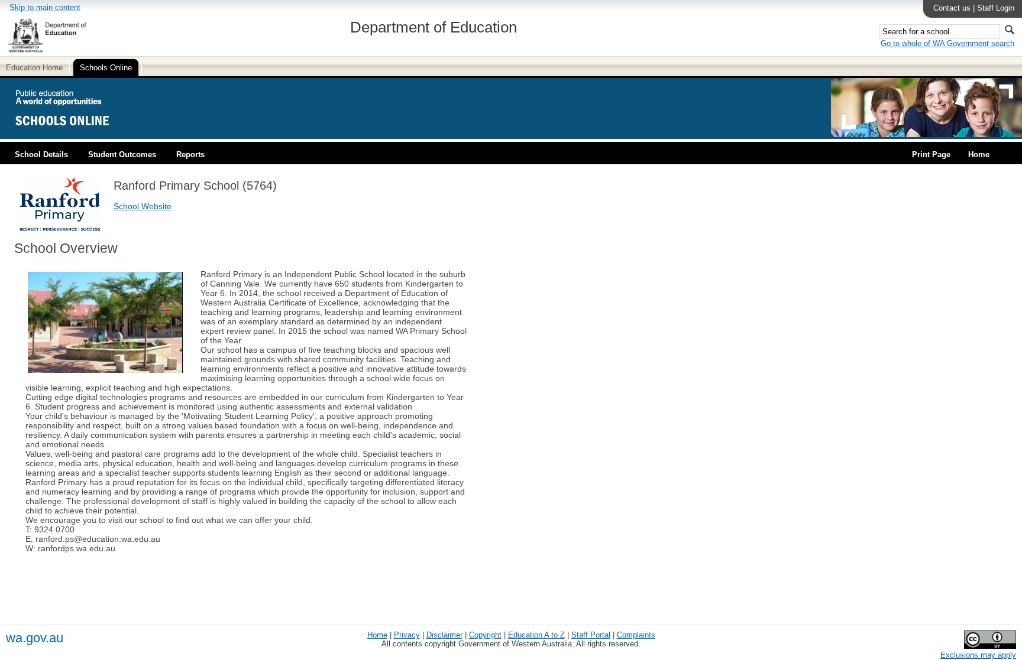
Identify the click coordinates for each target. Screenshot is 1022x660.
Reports (190, 154)
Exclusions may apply (978, 655)
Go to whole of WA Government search (947, 43)
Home (978, 154)
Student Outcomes (122, 154)
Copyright (485, 634)
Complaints (636, 634)
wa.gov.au (34, 637)
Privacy (407, 634)
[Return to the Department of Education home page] (47, 50)
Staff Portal (590, 634)
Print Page (931, 154)
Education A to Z (536, 634)
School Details (41, 154)
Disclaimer (444, 634)
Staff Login (995, 8)
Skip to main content (44, 7)
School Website (143, 206)
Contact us (952, 8)
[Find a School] (72, 134)
